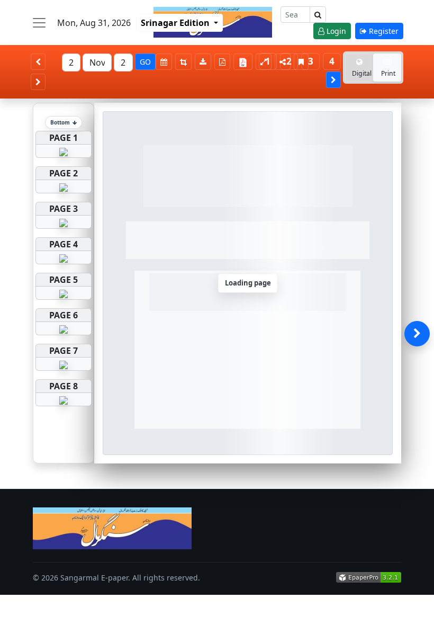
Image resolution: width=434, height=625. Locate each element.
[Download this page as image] (203, 61)
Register (383, 31)
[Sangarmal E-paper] (112, 528)
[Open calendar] (164, 61)
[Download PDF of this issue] (244, 60)
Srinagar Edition (176, 23)
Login (335, 31)
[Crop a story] (183, 61)
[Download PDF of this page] (222, 61)
